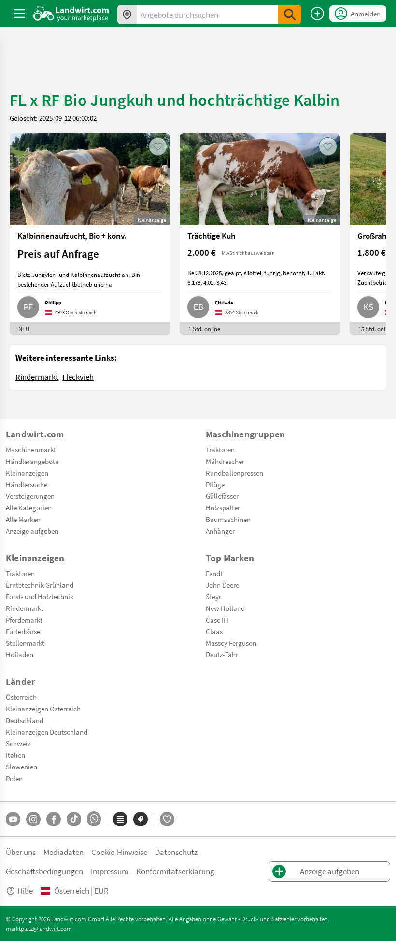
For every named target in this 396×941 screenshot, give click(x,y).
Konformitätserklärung (175, 871)
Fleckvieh (78, 376)
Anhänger (220, 531)
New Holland (225, 608)
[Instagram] (33, 819)
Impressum (109, 871)
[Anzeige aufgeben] (317, 13)
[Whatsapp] (94, 819)
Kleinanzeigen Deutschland (46, 732)
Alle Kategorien (29, 507)
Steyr (213, 596)
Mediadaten (63, 851)
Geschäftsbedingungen (44, 871)
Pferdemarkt (24, 619)
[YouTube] (13, 819)
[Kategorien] (120, 819)
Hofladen (19, 654)
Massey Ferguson (231, 643)
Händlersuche (26, 484)
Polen (14, 778)
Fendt (214, 573)
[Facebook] (53, 819)
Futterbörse (23, 631)
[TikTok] (74, 819)
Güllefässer (222, 496)
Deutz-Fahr (222, 654)
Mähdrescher (225, 461)
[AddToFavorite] (158, 146)
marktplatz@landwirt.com (39, 928)
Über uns (21, 851)
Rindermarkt (36, 376)
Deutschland (24, 720)
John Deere (222, 585)
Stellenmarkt (25, 643)
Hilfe (25, 890)
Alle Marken (23, 519)
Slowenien (21, 766)
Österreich (21, 697)
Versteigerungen (30, 496)
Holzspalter (223, 507)
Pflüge (215, 484)
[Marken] (140, 819)
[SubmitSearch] (289, 14)
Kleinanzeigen (27, 473)
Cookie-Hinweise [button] (119, 851)
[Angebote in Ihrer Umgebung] (127, 14)
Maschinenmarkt (31, 449)
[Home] (71, 13)
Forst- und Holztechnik (39, 596)
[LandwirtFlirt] (167, 819)
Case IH (217, 619)
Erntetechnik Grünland (39, 585)
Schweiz (18, 743)
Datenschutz (176, 851)
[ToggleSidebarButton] (19, 13)
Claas (214, 631)
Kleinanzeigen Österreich (43, 708)
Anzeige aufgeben (32, 531)
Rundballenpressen (234, 473)
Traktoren (220, 449)
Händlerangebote (32, 461)
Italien (15, 755)
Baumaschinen (228, 519)
